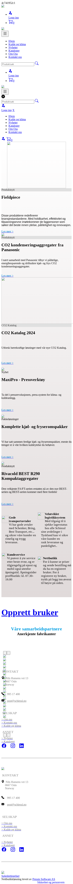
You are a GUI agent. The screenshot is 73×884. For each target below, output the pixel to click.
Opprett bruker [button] (29, 612)
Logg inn (14, 17)
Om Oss (13, 53)
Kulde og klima (17, 44)
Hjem (12, 41)
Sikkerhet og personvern (50, 882)
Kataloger (14, 50)
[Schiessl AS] (2, 6)
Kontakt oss (15, 56)
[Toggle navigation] (5, 34)
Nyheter (13, 47)
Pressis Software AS (43, 879)
